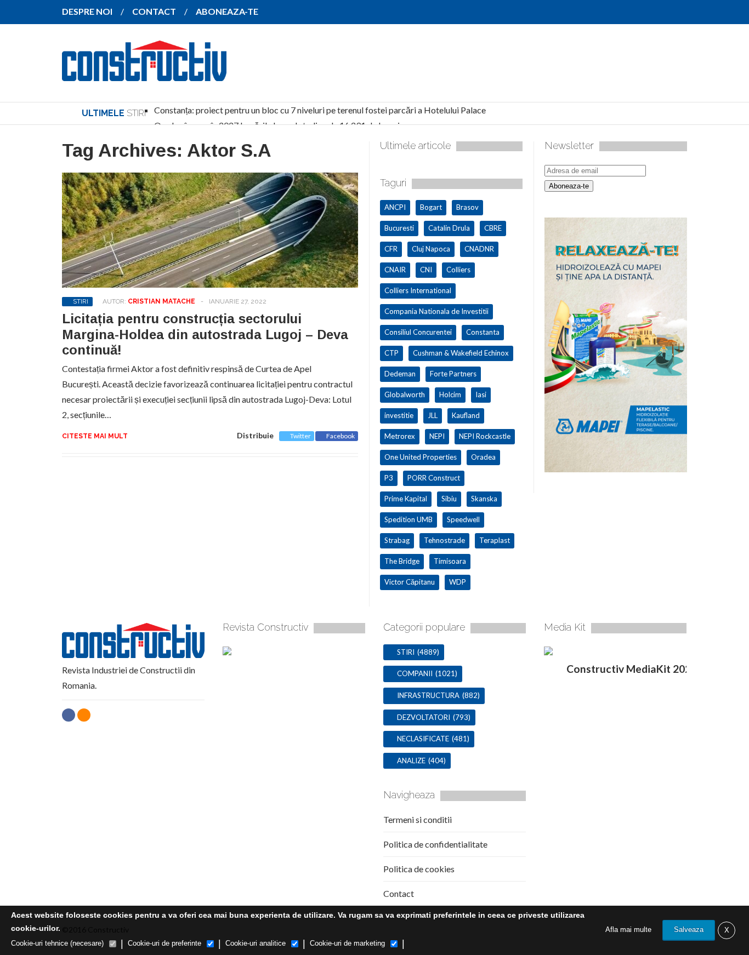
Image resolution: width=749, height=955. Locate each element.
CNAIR (395, 269)
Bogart (431, 207)
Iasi (480, 394)
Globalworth (404, 394)
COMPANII (415, 673)
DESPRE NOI (87, 11)
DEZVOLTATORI (423, 717)
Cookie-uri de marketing (347, 943)
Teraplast (494, 540)
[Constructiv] (144, 73)
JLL (433, 415)
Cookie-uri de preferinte (164, 943)
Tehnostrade (444, 540)
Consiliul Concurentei (418, 332)
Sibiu (449, 498)
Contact (398, 893)
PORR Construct (433, 477)
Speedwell (463, 519)
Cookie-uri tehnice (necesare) (57, 943)
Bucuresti (399, 228)
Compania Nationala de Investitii (436, 311)
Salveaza (688, 929)
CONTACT (154, 11)
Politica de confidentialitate (435, 844)
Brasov (467, 207)
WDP (457, 581)
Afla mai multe (628, 929)
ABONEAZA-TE (227, 11)
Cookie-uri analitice (255, 943)
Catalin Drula (449, 228)
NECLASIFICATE (423, 738)
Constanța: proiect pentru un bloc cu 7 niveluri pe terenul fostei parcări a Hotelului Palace (320, 110)
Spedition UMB (408, 519)
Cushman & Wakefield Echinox (461, 352)
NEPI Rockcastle (484, 436)
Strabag (397, 540)
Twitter (300, 436)
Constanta (483, 332)
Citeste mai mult (95, 436)
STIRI (80, 301)
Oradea (483, 457)
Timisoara (450, 561)
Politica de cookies (419, 868)
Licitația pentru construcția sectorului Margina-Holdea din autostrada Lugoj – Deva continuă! (205, 334)
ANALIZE (411, 760)
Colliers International (417, 290)
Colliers (458, 269)
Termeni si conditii (417, 819)
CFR (391, 248)
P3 (388, 477)
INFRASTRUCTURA (428, 695)
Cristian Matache (161, 301)
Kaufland (466, 415)
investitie (398, 415)
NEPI (437, 436)
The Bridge (401, 561)
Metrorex (399, 436)
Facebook (340, 436)
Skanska (484, 498)
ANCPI (395, 207)
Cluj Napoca (431, 248)
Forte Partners (453, 373)
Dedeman (400, 373)
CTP (391, 352)
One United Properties (420, 457)
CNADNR (479, 248)
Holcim (450, 394)
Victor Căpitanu (409, 581)
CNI (426, 269)
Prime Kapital (405, 498)
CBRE (493, 228)
